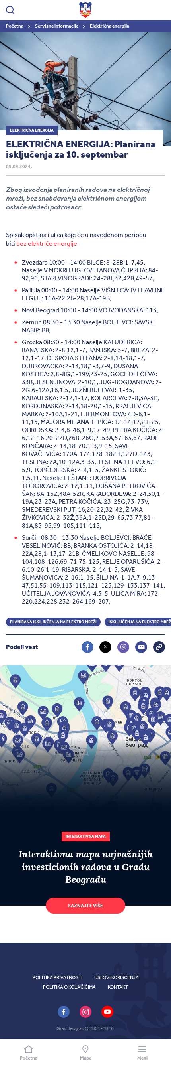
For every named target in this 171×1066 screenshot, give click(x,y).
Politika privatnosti (57, 977)
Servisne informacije (57, 26)
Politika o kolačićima (69, 987)
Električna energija (109, 26)
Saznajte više (85, 905)
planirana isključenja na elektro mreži (53, 622)
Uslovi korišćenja (116, 977)
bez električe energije (46, 243)
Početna (15, 26)
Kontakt (118, 987)
